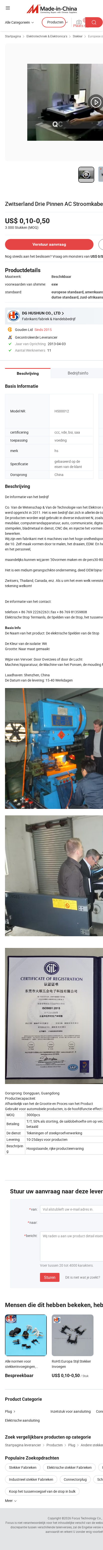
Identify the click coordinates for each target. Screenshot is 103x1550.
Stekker (77, 36)
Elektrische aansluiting (22, 1420)
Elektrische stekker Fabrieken (69, 1467)
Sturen (50, 1277)
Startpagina (13, 36)
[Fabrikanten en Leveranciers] (51, 8)
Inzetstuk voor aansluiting (70, 1411)
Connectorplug (75, 1479)
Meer (9, 1500)
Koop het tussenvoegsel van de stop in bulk (42, 1491)
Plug (8, 1411)
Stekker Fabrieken (22, 1467)
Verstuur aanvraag (49, 244)
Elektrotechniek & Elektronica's (46, 36)
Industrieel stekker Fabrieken (31, 1479)
